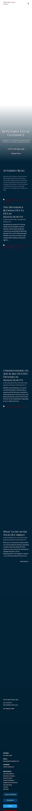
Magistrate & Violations (10, 782)
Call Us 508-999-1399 (16, 149)
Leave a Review (10, 794)
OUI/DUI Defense (8, 774)
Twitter (10, 806)
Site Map (6, 789)
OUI (10, 221)
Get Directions (8, 709)
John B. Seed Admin (9, 219)
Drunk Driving (19, 385)
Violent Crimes (7, 778)
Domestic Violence (9, 776)
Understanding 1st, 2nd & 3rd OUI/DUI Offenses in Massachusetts (16, 375)
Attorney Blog (7, 785)
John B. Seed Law (8, 767)
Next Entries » (24, 561)
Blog (21, 219)
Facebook (10, 800)
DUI (8, 221)
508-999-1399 (7, 755)
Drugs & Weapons (8, 780)
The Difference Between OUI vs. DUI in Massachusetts (13, 212)
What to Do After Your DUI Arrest (15, 533)
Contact (5, 787)
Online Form (16, 154)
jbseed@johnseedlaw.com (11, 761)
